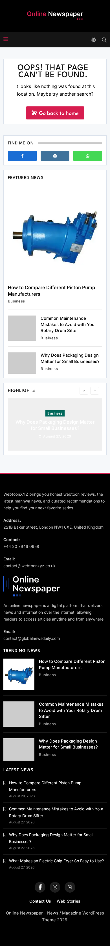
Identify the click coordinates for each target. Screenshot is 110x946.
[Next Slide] (95, 390)
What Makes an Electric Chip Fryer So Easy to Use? (56, 860)
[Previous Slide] (84, 390)
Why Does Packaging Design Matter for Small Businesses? (55, 425)
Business (16, 301)
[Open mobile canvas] (5, 39)
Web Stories (68, 901)
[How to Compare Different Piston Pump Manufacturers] (55, 233)
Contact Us (40, 901)
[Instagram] (55, 156)
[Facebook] (22, 156)
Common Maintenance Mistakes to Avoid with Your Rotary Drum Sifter (68, 324)
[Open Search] (104, 39)
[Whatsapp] (87, 156)
